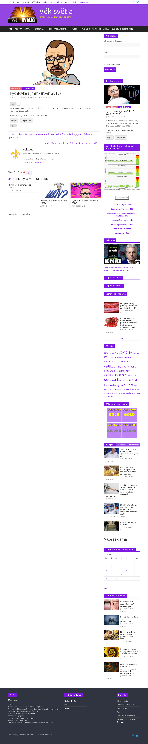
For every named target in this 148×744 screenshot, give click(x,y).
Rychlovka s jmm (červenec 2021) (53, 202)
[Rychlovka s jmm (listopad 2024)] (86, 184)
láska (118, 370)
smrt (135, 386)
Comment (135, 444)
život (115, 397)
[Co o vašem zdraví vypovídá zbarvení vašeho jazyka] (112, 601)
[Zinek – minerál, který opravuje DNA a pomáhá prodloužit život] (112, 631)
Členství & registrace (121, 29)
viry (110, 393)
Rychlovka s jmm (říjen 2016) (20, 186)
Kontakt (66, 708)
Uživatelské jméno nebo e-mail (115, 41)
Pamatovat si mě (113, 64)
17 (106, 574)
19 (116, 574)
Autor (74, 29)
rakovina (131, 380)
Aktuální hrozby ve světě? (122, 205)
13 (121, 570)
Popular (111, 444)
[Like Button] (13, 104)
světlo (118, 389)
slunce (129, 385)
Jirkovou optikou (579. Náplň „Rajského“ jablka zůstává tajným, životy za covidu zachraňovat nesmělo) (128, 322)
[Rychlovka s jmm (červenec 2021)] (54, 184)
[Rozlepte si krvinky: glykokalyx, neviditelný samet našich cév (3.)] (111, 303)
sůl (122, 390)
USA (137, 390)
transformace (130, 389)
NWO (135, 375)
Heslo (106, 53)
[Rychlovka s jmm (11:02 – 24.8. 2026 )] (122, 86)
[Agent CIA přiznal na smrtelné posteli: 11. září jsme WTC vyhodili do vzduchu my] (112, 465)
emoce (112, 357)
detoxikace (136, 353)
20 (121, 574)
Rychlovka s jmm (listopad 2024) (85, 202)
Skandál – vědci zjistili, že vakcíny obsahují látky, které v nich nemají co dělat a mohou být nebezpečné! (121, 490)
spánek (106, 390)
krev (106, 370)
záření (110, 396)
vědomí (131, 393)
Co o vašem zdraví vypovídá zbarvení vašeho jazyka (127, 604)
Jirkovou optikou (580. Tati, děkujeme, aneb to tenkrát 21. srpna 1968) (62, 2)
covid (114, 352)
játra (121, 367)
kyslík (112, 370)
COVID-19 (125, 352)
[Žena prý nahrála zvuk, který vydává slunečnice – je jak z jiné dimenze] (112, 648)
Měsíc (130, 375)
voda (121, 393)
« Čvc (106, 588)
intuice (115, 362)
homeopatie (127, 357)
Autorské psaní (16, 89)
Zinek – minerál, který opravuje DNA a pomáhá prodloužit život (128, 635)
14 (126, 570)
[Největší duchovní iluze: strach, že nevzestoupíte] (112, 616)
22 (131, 574)
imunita (108, 361)
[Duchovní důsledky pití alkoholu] (112, 521)
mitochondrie (111, 374)
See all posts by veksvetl (33, 162)
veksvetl (23, 97)
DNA (106, 356)
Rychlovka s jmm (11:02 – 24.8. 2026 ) (121, 112)
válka (126, 393)
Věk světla (56, 11)
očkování (111, 379)
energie (119, 356)
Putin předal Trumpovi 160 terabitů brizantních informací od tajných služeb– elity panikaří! (51, 136)
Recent (123, 444)
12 (116, 570)
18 (111, 574)
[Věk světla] (10, 29)
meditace (125, 370)
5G (105, 353)
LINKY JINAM (104, 29)
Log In (14, 120)
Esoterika (39, 29)
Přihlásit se (110, 69)
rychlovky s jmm (29, 89)
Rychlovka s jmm (89, 29)
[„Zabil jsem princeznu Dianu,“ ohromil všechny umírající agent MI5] (112, 448)
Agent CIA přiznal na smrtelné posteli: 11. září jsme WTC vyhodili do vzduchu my (128, 470)
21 (126, 574)
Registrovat (27, 120)
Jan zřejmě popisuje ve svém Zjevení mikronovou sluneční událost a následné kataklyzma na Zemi (128, 668)
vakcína (106, 393)
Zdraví (27, 29)
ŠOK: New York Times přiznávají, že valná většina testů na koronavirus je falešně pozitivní (128, 509)
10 (106, 570)
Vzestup (18, 29)
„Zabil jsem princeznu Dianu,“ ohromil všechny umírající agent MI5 (129, 452)
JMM (118, 367)
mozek (123, 375)
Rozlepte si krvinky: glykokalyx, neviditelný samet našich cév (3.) (128, 305)
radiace (121, 380)
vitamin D (115, 393)
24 (106, 578)
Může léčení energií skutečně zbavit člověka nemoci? (72, 143)
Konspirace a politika (57, 29)
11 (111, 570)
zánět (105, 397)
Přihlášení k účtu (70, 701)
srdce (113, 389)
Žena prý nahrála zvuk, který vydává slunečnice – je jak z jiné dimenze (129, 651)
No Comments (120, 516)
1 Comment (120, 499)
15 (131, 570)
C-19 (108, 352)
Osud (66, 705)
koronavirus (131, 366)
